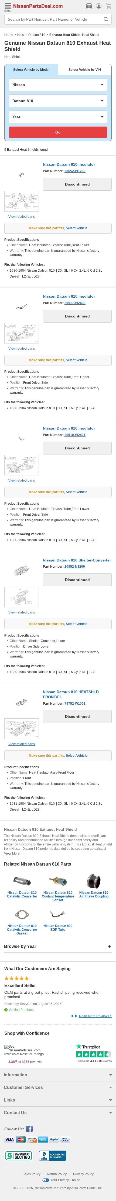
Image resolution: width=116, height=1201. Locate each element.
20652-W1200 (75, 171)
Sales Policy (31, 1174)
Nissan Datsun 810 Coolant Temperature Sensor (58, 896)
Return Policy (57, 1174)
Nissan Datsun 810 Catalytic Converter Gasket (22, 929)
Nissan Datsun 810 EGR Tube (58, 928)
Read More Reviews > (95, 1016)
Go (58, 132)
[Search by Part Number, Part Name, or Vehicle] (106, 19)
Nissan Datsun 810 (31, 35)
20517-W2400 (75, 303)
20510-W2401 (75, 435)
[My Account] (98, 6)
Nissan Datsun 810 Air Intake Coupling (93, 894)
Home (8, 35)
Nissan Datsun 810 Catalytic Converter (22, 894)
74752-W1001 (75, 703)
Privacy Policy (83, 1174)
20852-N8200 (74, 566)
